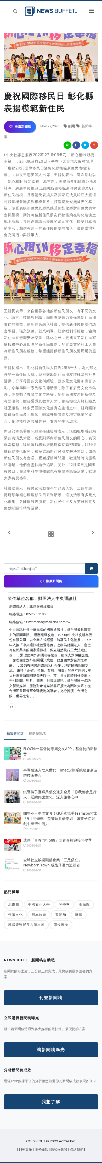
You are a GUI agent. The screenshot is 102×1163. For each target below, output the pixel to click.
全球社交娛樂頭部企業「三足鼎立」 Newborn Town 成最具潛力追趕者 (52, 862)
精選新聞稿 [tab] (15, 733)
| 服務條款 (41, 1149)
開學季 (64, 904)
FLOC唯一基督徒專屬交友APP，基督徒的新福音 (60, 751)
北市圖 (13, 904)
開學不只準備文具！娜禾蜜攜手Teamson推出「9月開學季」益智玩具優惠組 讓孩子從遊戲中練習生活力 (60, 818)
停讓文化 (15, 914)
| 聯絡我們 (76, 1149)
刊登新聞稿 (51, 998)
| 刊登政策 (25, 1149)
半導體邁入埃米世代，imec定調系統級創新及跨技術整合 (60, 773)
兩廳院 (84, 904)
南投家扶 (61, 924)
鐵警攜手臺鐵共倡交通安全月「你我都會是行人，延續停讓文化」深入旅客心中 (60, 794)
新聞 (72, 126)
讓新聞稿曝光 (51, 1050)
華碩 (78, 914)
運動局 (60, 914)
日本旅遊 (39, 914)
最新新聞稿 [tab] (37, 733)
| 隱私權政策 (58, 1149)
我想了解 (51, 1102)
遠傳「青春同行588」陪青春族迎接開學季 (57, 840)
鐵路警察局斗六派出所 (26, 924)
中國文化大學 (39, 904)
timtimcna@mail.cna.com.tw (48, 622)
